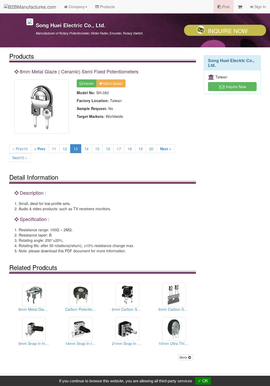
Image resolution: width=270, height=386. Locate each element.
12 (65, 148)
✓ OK (203, 381)
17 (119, 148)
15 (97, 148)
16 (108, 148)
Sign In (259, 6)
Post (225, 6)
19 (140, 148)
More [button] (184, 357)
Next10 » (19, 157)
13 (76, 148)
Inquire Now (228, 31)
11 (54, 148)
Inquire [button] (88, 83)
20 (151, 148)
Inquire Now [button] (235, 86)
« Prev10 (20, 148)
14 (86, 148)
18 (130, 148)
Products (107, 6)
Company (76, 6)
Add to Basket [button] (112, 83)
